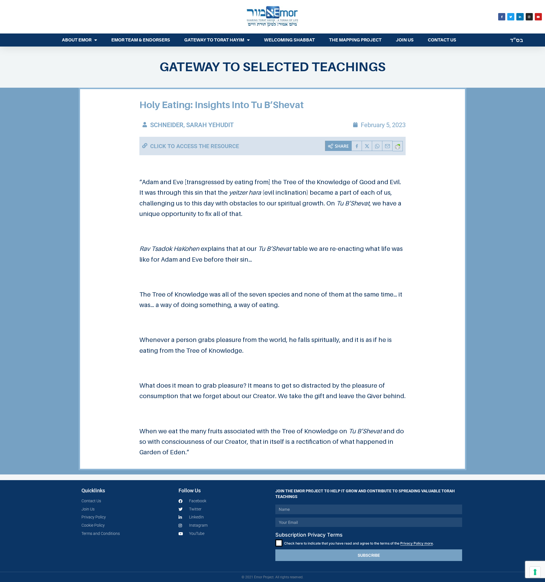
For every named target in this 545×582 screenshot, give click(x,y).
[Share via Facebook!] (357, 146)
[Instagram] (529, 16)
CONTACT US (442, 40)
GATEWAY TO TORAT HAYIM (214, 40)
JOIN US (405, 40)
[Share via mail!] (387, 146)
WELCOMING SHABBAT (289, 40)
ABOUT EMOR (76, 40)
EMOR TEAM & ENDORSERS (140, 40)
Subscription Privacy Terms (309, 535)
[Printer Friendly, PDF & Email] (398, 146)
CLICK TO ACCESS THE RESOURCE (194, 146)
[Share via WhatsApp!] (377, 146)
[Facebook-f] (501, 16)
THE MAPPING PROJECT (355, 40)
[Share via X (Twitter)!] (367, 146)
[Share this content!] (338, 146)
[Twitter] (510, 16)
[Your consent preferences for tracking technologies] (535, 572)
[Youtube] (538, 16)
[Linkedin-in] (519, 16)
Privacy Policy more (416, 543)
